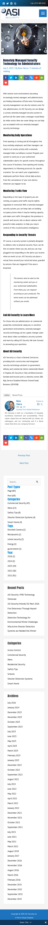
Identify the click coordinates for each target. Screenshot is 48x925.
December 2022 (15, 765)
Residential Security (16, 664)
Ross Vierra (19, 402)
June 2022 (12, 788)
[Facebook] (4, 3)
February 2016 (14, 879)
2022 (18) (12, 570)
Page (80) (12, 490)
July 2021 (12, 832)
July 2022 (12, 784)
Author (6, 395)
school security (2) (16, 539)
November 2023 (15, 717)
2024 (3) (11, 561)
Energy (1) (12, 544)
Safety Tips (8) (14, 512)
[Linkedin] (11, 3)
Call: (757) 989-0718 (38, 3)
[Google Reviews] (15, 3)
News (10, 659)
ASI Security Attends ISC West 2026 (23, 603)
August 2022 (13, 779)
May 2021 (12, 841)
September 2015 (15, 894)
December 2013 (15, 899)
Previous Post (24, 455)
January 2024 (13, 707)
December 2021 (15, 812)
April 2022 (12, 798)
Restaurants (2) (14, 534)
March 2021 (13, 846)
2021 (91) (12, 575)
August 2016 (13, 870)
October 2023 (14, 721)
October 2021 (14, 822)
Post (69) (12, 495)
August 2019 (13, 851)
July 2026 (12, 702)
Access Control (14, 650)
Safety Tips (13, 669)
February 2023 (14, 755)
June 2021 (12, 836)
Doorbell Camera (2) (17, 529)
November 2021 (15, 817)
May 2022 (12, 793)
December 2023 (15, 712)
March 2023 (13, 750)
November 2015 (15, 889)
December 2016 (15, 860)
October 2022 (14, 769)
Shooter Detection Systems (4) (21, 517)
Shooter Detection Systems (20, 678)
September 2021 (15, 827)
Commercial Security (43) (19, 503)
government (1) (14, 548)
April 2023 (12, 745)
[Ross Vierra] (10, 405)
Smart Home (13, 683)
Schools (11, 674)
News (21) (12, 507)
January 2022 (13, 808)
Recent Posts (17, 395)
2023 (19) (12, 566)
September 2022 (15, 774)
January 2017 (13, 855)
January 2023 (13, 760)
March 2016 (13, 875)
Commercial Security (17, 654)
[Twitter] (7, 3)
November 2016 (15, 865)
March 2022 (13, 803)
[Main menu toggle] (43, 13)
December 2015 (15, 884)
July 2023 (12, 731)
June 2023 (12, 736)
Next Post (24, 463)
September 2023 (15, 726)
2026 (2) (11, 556)
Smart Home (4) (15, 522)
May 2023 (12, 741)
